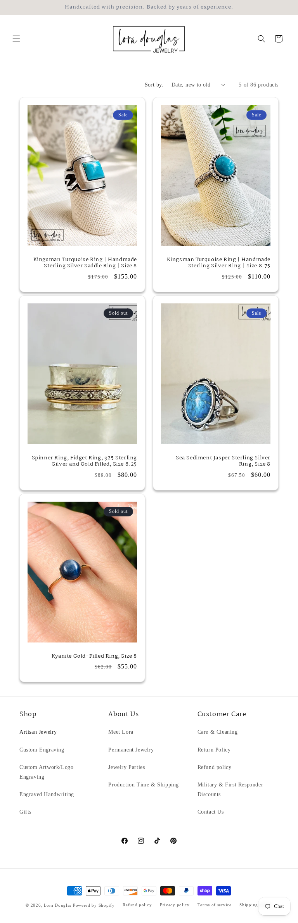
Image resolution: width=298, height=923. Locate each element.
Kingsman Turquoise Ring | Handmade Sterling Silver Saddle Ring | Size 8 (85, 262)
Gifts (25, 812)
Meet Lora (120, 732)
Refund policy (215, 767)
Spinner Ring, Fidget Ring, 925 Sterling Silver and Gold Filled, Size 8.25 (84, 461)
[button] (16, 38)
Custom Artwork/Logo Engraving (46, 772)
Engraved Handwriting (46, 794)
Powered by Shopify (94, 905)
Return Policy (214, 750)
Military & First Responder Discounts (230, 789)
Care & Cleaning (218, 732)
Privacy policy (175, 904)
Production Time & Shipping (143, 785)
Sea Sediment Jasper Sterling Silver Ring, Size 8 (223, 461)
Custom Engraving (41, 750)
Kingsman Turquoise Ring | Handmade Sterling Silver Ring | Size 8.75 (218, 262)
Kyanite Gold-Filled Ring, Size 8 (94, 656)
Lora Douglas (57, 905)
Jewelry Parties (126, 767)
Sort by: (154, 85)
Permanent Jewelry (131, 750)
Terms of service (214, 904)
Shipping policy (255, 904)
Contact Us (211, 812)
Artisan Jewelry (38, 732)
